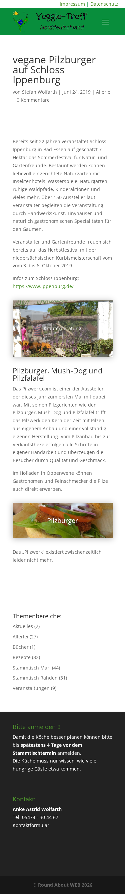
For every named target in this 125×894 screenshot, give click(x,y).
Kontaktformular (31, 825)
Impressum (72, 4)
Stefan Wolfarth (39, 92)
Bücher (21, 647)
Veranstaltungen (31, 688)
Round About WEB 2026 (65, 885)
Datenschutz (104, 4)
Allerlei (104, 92)
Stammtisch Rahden (35, 678)
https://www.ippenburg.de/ (43, 286)
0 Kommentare (33, 100)
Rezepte (22, 657)
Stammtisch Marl (32, 667)
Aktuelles (23, 626)
